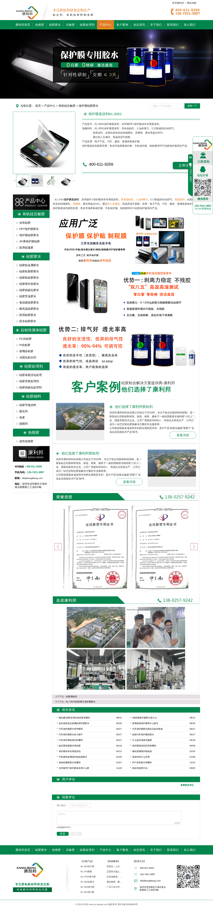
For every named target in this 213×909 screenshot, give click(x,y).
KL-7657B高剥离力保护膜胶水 (80, 701)
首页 (38, 105)
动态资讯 (139, 24)
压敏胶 (70, 24)
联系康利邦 (178, 3)
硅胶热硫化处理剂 (30, 387)
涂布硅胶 (25, 222)
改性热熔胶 (26, 441)
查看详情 (183, 435)
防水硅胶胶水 (27, 321)
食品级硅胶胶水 (29, 302)
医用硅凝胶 (26, 247)
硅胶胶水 (55, 24)
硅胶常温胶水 (27, 296)
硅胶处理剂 (87, 24)
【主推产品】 (87, 861)
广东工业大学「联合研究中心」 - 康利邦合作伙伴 (114, 887)
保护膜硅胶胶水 (88, 105)
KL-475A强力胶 (88, 876)
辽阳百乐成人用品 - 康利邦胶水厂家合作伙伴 (114, 871)
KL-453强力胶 (87, 887)
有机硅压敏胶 (66, 105)
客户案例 (122, 24)
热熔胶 (39, 24)
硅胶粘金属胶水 (29, 265)
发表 (62, 833)
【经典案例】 (113, 861)
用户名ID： (62, 805)
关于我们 (156, 24)
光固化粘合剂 (27, 357)
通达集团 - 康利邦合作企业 (114, 882)
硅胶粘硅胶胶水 (29, 277)
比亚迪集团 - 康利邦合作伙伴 (114, 876)
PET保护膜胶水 (29, 229)
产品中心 (105, 24)
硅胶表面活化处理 (30, 375)
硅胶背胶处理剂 (29, 381)
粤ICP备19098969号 (128, 904)
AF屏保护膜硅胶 (29, 241)
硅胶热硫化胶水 (29, 290)
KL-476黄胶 (86, 871)
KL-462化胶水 (87, 882)
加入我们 (190, 24)
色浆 (22, 417)
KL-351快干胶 (87, 866)
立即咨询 (186, 165)
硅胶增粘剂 (71, 696)
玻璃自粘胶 (26, 351)
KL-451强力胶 (87, 892)
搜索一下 (192, 106)
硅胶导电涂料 (27, 405)
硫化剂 (23, 411)
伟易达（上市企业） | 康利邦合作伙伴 (114, 866)
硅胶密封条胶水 (29, 283)
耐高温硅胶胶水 (29, 308)
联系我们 (173, 24)
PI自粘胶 (24, 345)
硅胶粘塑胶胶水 (29, 271)
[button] (194, 546)
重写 (76, 833)
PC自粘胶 (25, 338)
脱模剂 (23, 423)
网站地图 (191, 3)
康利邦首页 (22, 24)
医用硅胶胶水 (27, 315)
